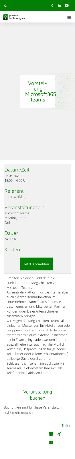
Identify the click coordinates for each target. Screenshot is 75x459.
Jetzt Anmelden (36, 264)
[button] (5, 6)
